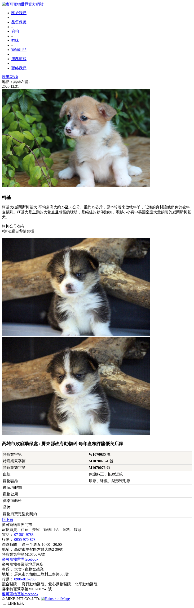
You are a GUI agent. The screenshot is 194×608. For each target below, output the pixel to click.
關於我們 (18, 13)
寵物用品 (18, 50)
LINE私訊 (16, 603)
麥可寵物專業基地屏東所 (23, 564)
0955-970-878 (24, 540)
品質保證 (18, 22)
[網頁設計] (55, 599)
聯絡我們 (18, 68)
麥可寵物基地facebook (20, 594)
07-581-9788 (24, 535)
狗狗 (15, 31)
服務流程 (18, 59)
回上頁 (7, 520)
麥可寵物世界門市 (17, 525)
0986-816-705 (24, 579)
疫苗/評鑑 (10, 77)
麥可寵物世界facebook (20, 559)
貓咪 (15, 40)
